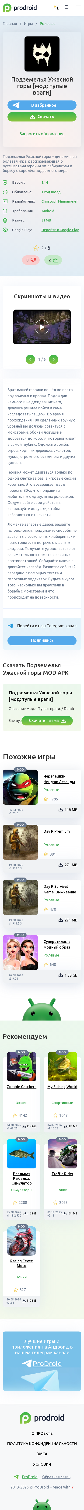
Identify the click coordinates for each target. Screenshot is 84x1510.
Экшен (21, 1103)
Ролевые (47, 23)
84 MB (73, 1126)
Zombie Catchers (21, 1087)
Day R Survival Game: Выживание (60, 889)
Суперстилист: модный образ (57, 944)
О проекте (42, 1433)
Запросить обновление (42, 133)
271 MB (71, 865)
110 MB (32, 1300)
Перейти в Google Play (60, 230)
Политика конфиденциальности (42, 1444)
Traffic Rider (62, 1174)
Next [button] (53, 359)
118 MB (71, 810)
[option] (42, 327)
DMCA (42, 1454)
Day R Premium (57, 831)
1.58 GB (71, 975)
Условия (42, 1464)
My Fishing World (62, 1087)
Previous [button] (30, 359)
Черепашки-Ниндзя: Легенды (59, 779)
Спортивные (62, 1103)
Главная (10, 23)
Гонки (62, 1190)
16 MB (32, 1213)
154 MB (72, 1213)
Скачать (44, 116)
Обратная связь (56, 1477)
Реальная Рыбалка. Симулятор (21, 1178)
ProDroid (47, 1363)
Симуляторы (21, 1190)
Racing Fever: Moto (21, 1263)
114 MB (32, 1126)
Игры (28, 23)
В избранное (43, 105)
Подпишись (42, 640)
